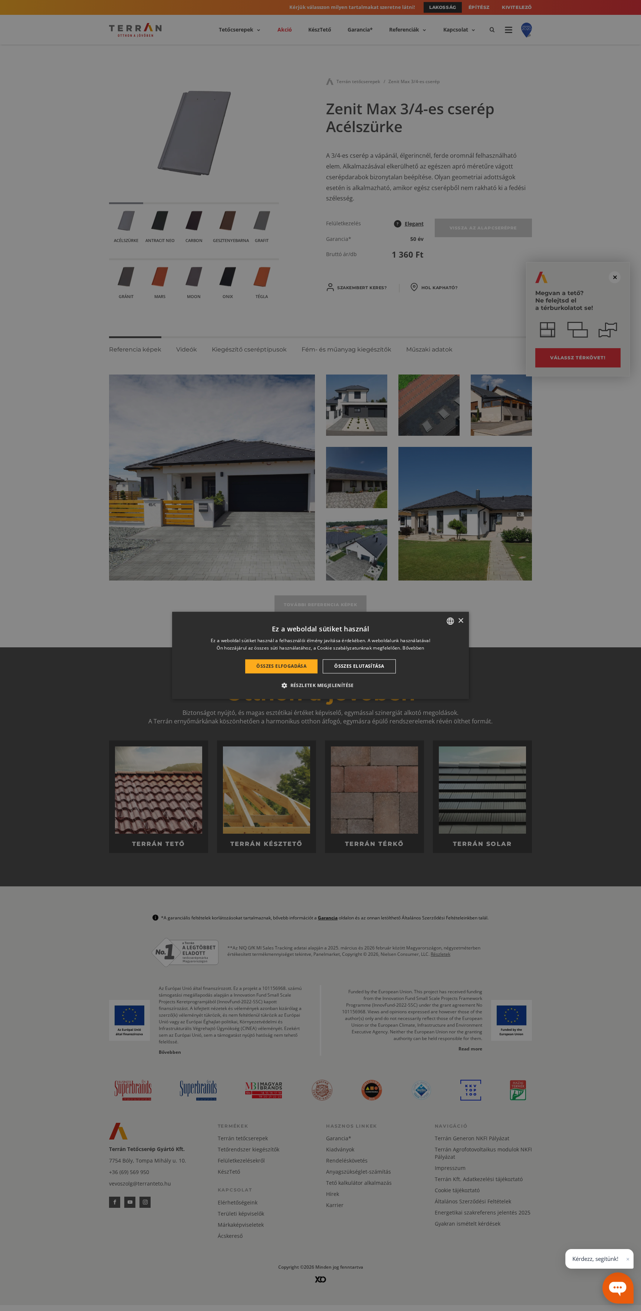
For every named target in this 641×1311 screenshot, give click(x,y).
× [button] (460, 621)
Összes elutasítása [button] (359, 666)
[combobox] (450, 621)
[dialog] (320, 655)
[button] (320, 685)
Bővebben (413, 648)
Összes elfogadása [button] (281, 666)
